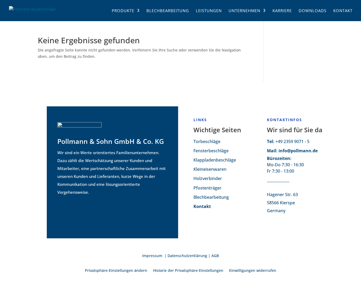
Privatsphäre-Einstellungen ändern (116, 271)
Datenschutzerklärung (187, 255)
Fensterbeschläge (211, 151)
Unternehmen (244, 11)
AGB (215, 255)
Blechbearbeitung (167, 11)
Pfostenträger (207, 188)
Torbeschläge (206, 141)
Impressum (152, 255)
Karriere (282, 11)
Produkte (123, 11)
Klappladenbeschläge (214, 160)
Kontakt (343, 11)
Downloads (312, 11)
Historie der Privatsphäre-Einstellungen (188, 271)
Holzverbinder (207, 178)
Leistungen (209, 11)
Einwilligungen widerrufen (252, 271)
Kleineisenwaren (209, 169)
